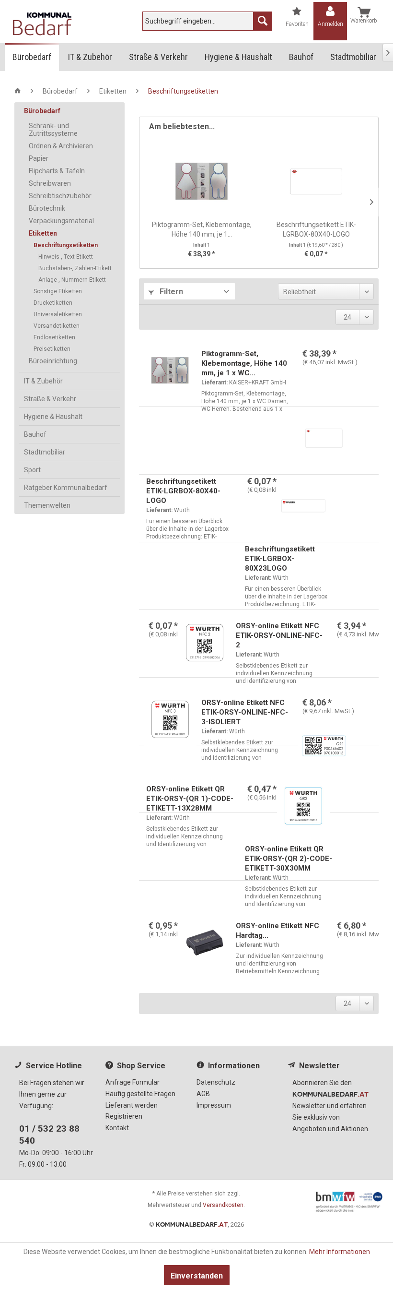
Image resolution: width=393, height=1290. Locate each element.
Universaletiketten (58, 314)
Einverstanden (197, 1275)
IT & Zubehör (43, 381)
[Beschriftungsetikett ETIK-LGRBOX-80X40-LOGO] (316, 181)
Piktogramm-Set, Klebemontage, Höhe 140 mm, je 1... (202, 229)
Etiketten (43, 233)
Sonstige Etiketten (58, 291)
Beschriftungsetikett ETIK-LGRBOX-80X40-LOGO (316, 229)
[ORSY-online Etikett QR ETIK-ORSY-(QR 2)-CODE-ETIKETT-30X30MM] (303, 808)
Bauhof (35, 434)
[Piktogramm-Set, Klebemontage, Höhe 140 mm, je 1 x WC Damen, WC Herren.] (201, 181)
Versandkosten (223, 1205)
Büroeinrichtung (53, 361)
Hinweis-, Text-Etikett (65, 256)
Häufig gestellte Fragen (140, 1094)
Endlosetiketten (54, 337)
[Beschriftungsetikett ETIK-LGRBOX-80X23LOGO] (303, 508)
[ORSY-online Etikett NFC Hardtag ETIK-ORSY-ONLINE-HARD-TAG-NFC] (204, 945)
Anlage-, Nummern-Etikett (72, 279)
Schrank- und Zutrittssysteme (53, 129)
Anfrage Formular (132, 1082)
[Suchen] (262, 21)
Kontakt (117, 1128)
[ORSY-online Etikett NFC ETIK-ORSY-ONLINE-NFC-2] (204, 645)
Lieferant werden (131, 1105)
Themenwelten (47, 505)
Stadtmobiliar (44, 452)
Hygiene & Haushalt (53, 416)
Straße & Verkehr (50, 399)
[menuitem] (207, 21)
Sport (32, 470)
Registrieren (123, 1116)
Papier (38, 158)
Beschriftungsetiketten (66, 245)
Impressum (213, 1105)
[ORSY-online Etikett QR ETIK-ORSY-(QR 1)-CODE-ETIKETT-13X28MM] (324, 748)
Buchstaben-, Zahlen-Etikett (75, 268)
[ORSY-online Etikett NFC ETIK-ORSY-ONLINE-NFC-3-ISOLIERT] (170, 722)
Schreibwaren (50, 183)
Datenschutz (215, 1082)
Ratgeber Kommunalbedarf (65, 487)
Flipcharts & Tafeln (57, 171)
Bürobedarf (42, 111)
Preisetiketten (52, 349)
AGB (203, 1094)
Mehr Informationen (339, 1251)
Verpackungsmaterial (61, 221)
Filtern (170, 291)
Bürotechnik (47, 208)
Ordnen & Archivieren (61, 146)
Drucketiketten (53, 302)
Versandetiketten (57, 325)
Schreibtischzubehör (60, 196)
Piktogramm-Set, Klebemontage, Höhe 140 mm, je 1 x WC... (244, 363)
